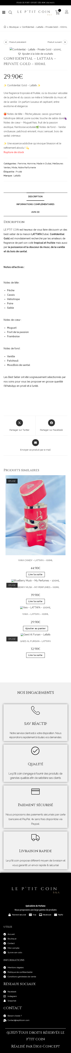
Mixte (14, 167)
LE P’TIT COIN (12, 229)
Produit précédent (17, 42)
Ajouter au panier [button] (35, 628)
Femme (22, 163)
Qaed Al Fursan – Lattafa (35, 641)
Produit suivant (55, 42)
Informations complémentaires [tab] (35, 204)
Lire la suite (35, 574)
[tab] (35, 212)
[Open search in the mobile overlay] (10, 12)
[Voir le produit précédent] (6, 42)
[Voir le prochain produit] (65, 42)
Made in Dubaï (44, 163)
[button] (35, 54)
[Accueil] (5, 27)
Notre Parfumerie (27, 167)
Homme (31, 163)
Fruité (19, 171)
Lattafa (17, 175)
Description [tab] (35, 196)
